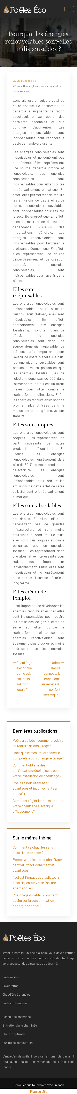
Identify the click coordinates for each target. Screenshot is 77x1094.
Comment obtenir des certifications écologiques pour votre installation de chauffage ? (37, 770)
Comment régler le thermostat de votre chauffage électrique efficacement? (38, 805)
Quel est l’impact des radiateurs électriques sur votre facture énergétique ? (36, 882)
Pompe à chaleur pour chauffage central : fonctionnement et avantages (37, 864)
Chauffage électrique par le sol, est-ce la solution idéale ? (24, 675)
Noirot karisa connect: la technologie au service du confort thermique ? (51, 678)
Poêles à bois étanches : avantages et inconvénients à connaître (35, 788)
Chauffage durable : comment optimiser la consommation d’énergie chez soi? (35, 900)
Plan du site (38, 1091)
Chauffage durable (26, 80)
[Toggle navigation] (69, 9)
